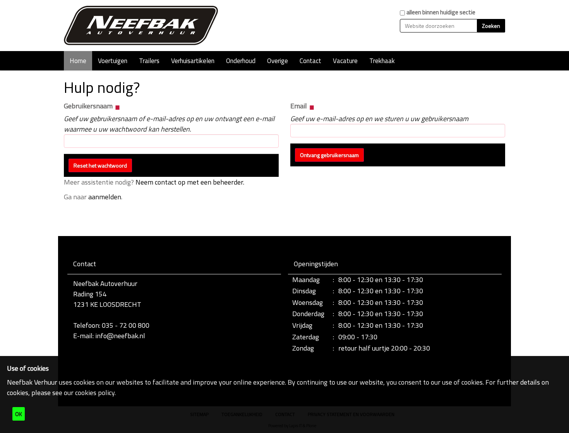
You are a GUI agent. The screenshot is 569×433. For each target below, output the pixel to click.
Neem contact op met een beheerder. (189, 182)
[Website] (141, 25)
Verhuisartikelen (192, 61)
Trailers (149, 61)
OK (18, 414)
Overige (277, 61)
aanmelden (104, 197)
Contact (310, 61)
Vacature (345, 61)
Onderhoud (240, 61)
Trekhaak (382, 61)
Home (78, 61)
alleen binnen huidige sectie (440, 12)
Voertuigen (112, 61)
